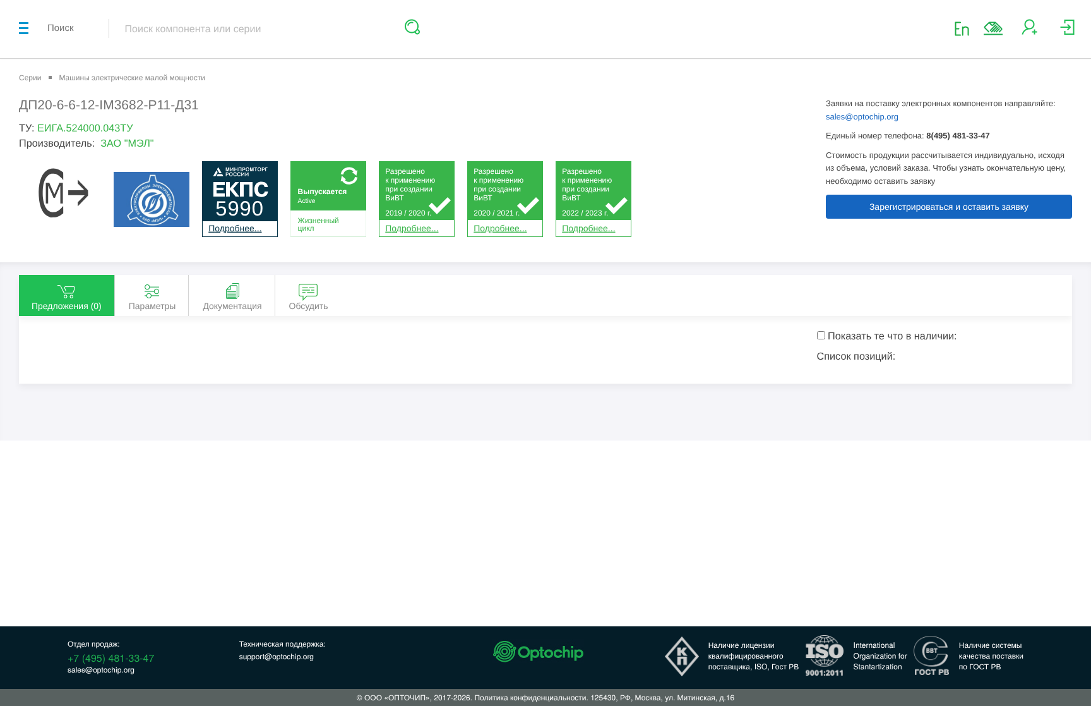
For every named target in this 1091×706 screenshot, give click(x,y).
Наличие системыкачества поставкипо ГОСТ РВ (991, 656)
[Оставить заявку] (993, 28)
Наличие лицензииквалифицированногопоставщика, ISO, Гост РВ (753, 656)
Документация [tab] (232, 306)
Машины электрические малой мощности (132, 77)
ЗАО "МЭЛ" (126, 143)
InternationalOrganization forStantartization (880, 656)
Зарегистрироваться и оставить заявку (948, 207)
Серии (30, 77)
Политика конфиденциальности (530, 697)
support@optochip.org (276, 656)
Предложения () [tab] (67, 306)
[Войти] (1067, 32)
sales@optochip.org (862, 116)
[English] (965, 28)
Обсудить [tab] (308, 306)
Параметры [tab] (152, 306)
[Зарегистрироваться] (1029, 32)
